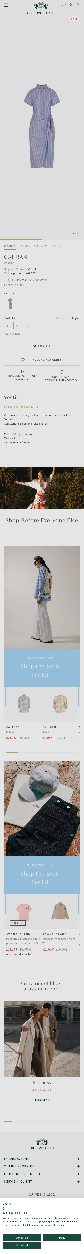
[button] (9, 1203)
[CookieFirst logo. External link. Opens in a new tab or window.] (4, 1209)
